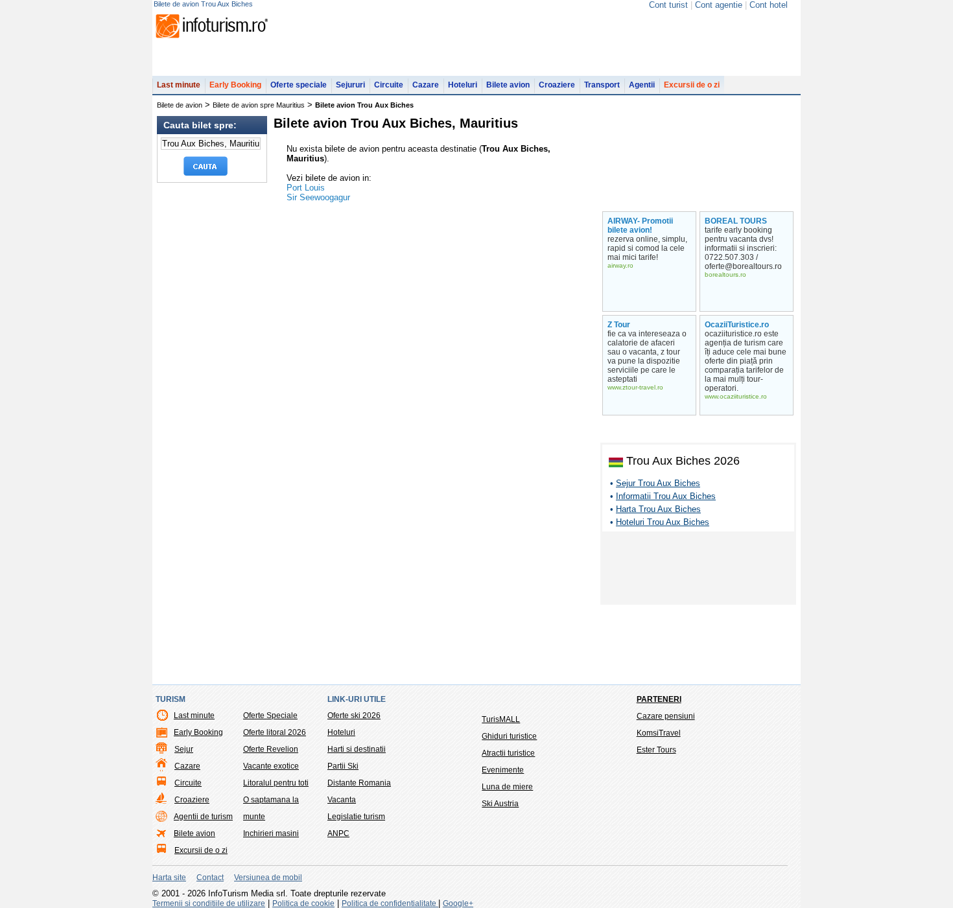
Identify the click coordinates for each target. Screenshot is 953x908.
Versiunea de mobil (268, 877)
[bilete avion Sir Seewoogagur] (700, 117)
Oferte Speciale (270, 715)
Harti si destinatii (356, 749)
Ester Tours (656, 749)
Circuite (388, 84)
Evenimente (503, 769)
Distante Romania (359, 782)
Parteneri (659, 699)
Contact (210, 877)
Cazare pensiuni (666, 716)
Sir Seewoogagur (318, 197)
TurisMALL (501, 719)
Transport (602, 84)
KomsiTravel (659, 733)
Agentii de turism (203, 816)
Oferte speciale (298, 84)
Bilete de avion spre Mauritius (259, 105)
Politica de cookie (303, 903)
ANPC (338, 833)
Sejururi (350, 84)
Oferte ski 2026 (354, 715)
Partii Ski (343, 766)
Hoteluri (462, 84)
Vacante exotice (271, 766)
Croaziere (557, 84)
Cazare (425, 84)
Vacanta (341, 799)
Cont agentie (718, 5)
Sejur (183, 749)
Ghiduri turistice (509, 736)
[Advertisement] (698, 570)
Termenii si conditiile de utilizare (208, 903)
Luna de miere (507, 786)
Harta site (169, 877)
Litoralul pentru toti (276, 782)
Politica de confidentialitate (390, 903)
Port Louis (306, 187)
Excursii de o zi (692, 84)
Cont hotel (768, 5)
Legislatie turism (356, 816)
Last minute (178, 84)
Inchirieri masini (271, 833)
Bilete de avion (179, 105)
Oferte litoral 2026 (274, 732)
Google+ (458, 903)
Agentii (642, 84)
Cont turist (668, 5)
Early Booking (235, 84)
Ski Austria (500, 803)
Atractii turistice (508, 753)
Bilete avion (508, 84)
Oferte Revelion (270, 749)
